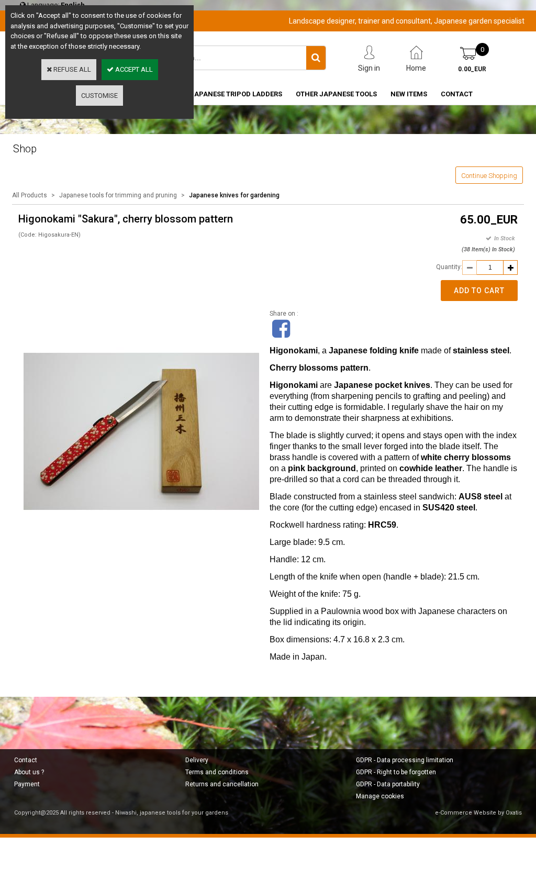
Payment (27, 784)
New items (408, 94)
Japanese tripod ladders (236, 94)
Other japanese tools (336, 94)
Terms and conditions (217, 772)
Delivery (196, 760)
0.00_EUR (472, 69)
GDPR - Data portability (388, 784)
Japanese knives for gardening (234, 195)
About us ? (29, 772)
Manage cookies (380, 796)
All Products (29, 195)
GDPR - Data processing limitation (404, 760)
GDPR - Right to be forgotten (396, 772)
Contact (25, 760)
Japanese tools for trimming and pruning (118, 195)
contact (457, 94)
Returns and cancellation (222, 784)
